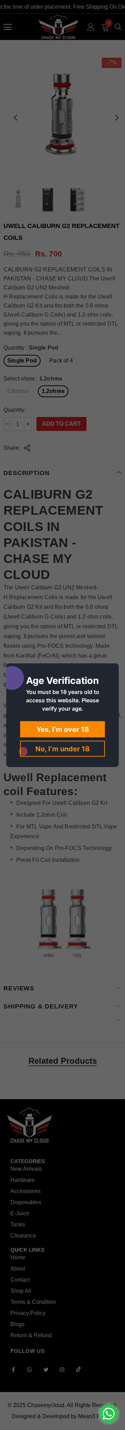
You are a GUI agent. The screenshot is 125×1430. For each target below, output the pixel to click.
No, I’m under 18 (62, 748)
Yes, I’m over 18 (62, 729)
